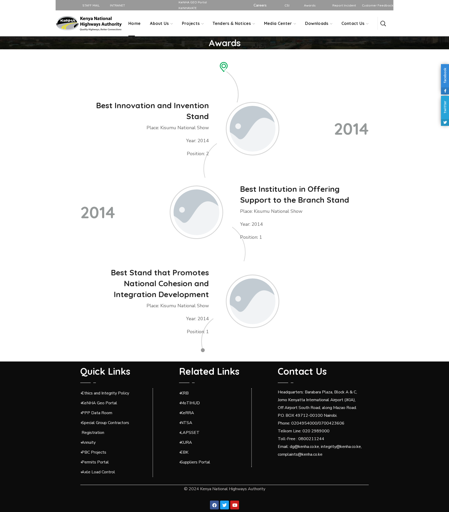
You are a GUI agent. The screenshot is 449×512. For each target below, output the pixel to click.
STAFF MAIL (91, 5)
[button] (383, 23)
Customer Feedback (377, 5)
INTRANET (117, 5)
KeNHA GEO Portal (193, 2)
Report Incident (344, 5)
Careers (260, 5)
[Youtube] (234, 505)
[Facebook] (214, 505)
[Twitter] (224, 505)
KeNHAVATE (188, 8)
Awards (309, 5)
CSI (287, 5)
